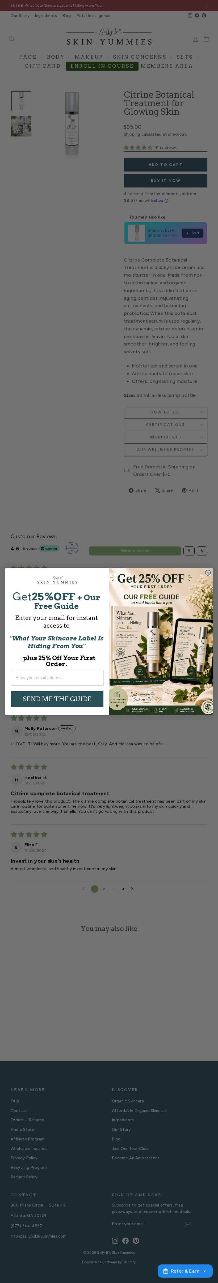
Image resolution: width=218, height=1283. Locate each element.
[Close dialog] (208, 572)
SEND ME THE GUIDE (57, 699)
